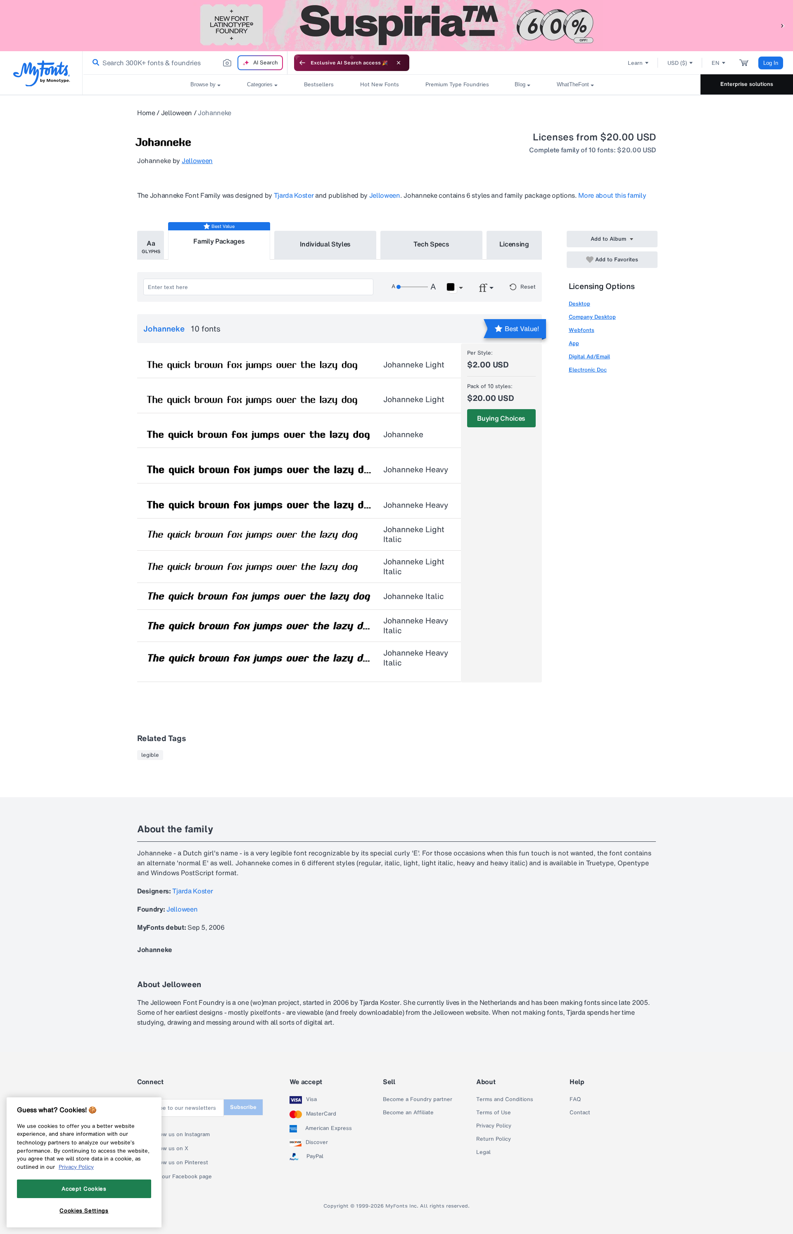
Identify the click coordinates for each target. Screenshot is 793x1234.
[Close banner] (398, 63)
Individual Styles (325, 244)
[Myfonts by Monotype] (41, 73)
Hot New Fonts (379, 84)
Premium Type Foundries (456, 84)
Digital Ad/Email (589, 356)
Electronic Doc (588, 370)
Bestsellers (319, 84)
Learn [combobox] (635, 63)
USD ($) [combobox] (677, 63)
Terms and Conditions (504, 1099)
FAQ (575, 1099)
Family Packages (219, 241)
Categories (260, 84)
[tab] (150, 245)
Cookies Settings (84, 1210)
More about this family (612, 195)
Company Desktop (592, 317)
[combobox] (185, 62)
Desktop (579, 304)
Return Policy (493, 1139)
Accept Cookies (84, 1188)
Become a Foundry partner (417, 1099)
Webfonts (581, 330)
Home (146, 113)
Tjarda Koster (294, 195)
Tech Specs (431, 244)
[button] (782, 25)
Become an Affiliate (408, 1112)
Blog (520, 84)
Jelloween (176, 113)
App (574, 343)
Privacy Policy (493, 1126)
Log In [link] (770, 63)
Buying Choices (501, 418)
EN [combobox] (715, 63)
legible (150, 755)
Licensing (514, 244)
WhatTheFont (573, 84)
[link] (94, 62)
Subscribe (243, 1107)
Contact (580, 1112)
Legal (483, 1152)
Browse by (203, 84)
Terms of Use (493, 1112)
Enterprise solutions (746, 84)
